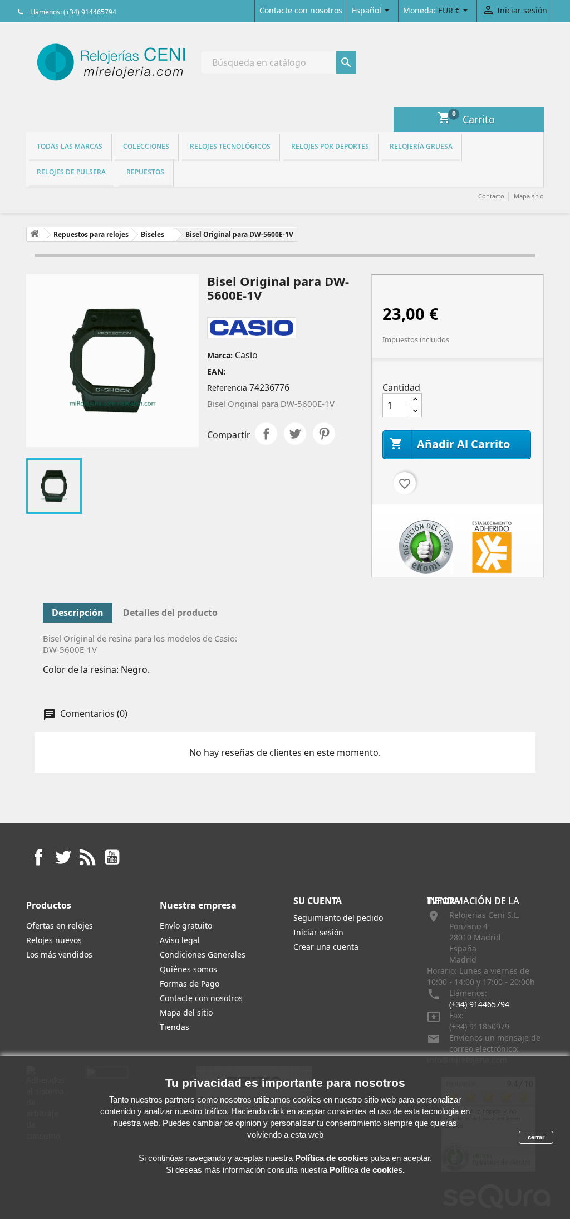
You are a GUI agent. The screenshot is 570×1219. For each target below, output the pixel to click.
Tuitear (295, 433)
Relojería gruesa (421, 146)
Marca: (220, 355)
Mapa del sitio (186, 1012)
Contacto (491, 196)
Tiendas (174, 1027)
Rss (87, 857)
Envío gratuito (186, 925)
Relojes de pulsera (71, 172)
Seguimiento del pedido (338, 917)
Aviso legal (180, 940)
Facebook (38, 857)
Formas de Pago (189, 983)
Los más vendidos (59, 954)
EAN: (216, 371)
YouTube (112, 857)
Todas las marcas (69, 146)
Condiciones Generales (202, 954)
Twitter (63, 857)
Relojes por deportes (330, 146)
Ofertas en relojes (59, 925)
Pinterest (324, 433)
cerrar (536, 1137)
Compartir (266, 433)
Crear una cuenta (325, 946)
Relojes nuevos (54, 940)
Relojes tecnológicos (230, 146)
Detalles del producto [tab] (170, 612)
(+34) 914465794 (479, 1004)
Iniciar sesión (318, 932)
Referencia (227, 387)
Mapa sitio (529, 196)
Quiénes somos (188, 969)
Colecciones (146, 146)
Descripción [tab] (78, 612)
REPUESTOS (145, 172)
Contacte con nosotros (300, 10)
